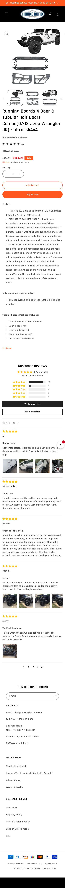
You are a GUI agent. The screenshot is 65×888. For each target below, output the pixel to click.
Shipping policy (49, 868)
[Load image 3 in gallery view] (49, 98)
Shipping (6, 162)
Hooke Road (20, 863)
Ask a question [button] (32, 411)
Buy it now (32, 194)
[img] (9, 431)
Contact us (11, 807)
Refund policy (51, 863)
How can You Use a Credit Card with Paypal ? (29, 773)
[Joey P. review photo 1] (9, 600)
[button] (6, 13)
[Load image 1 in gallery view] (15, 98)
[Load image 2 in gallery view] (32, 98)
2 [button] (28, 667)
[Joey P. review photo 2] (26, 600)
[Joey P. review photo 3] (42, 600)
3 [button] (33, 667)
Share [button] (8, 348)
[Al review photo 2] (26, 466)
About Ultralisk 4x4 (16, 766)
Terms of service (33, 868)
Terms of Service (14, 787)
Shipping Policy (14, 814)
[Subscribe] (55, 696)
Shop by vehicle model (17, 828)
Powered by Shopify (34, 863)
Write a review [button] (32, 404)
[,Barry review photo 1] (9, 651)
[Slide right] (61, 98)
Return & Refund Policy (18, 821)
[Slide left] (3, 98)
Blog (8, 836)
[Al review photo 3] (42, 466)
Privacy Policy (13, 780)
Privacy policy (17, 868)
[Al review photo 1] (9, 466)
